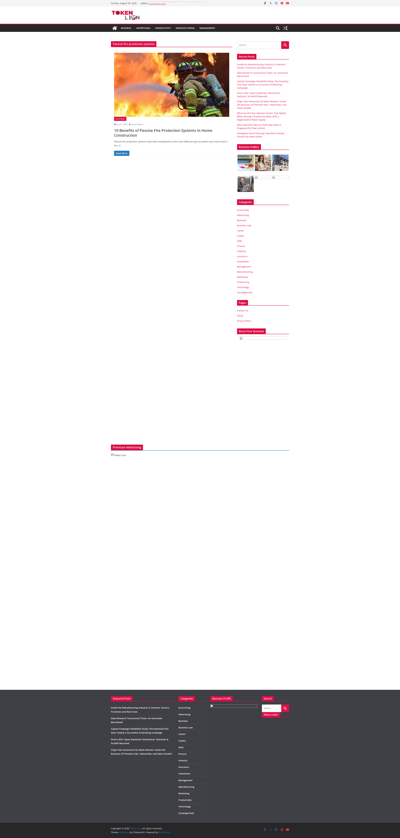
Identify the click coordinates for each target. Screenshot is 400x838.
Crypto (240, 235)
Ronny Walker (137, 124)
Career (240, 230)
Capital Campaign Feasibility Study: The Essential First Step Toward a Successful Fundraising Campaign (262, 84)
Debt (239, 240)
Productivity (163, 28)
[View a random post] (285, 28)
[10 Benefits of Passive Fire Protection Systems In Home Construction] (171, 85)
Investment (120, 119)
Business (126, 28)
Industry (241, 251)
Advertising (143, 28)
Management (207, 28)
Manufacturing (185, 28)
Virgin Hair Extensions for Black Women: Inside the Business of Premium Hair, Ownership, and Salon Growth (261, 104)
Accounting (243, 209)
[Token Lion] (114, 28)
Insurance (242, 256)
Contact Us (242, 310)
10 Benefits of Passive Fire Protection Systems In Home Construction (163, 133)
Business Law (244, 225)
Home (240, 315)
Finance (241, 246)
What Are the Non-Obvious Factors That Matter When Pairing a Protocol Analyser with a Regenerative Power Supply (261, 116)
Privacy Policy (244, 320)
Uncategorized (244, 292)
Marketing (242, 276)
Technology (243, 287)
